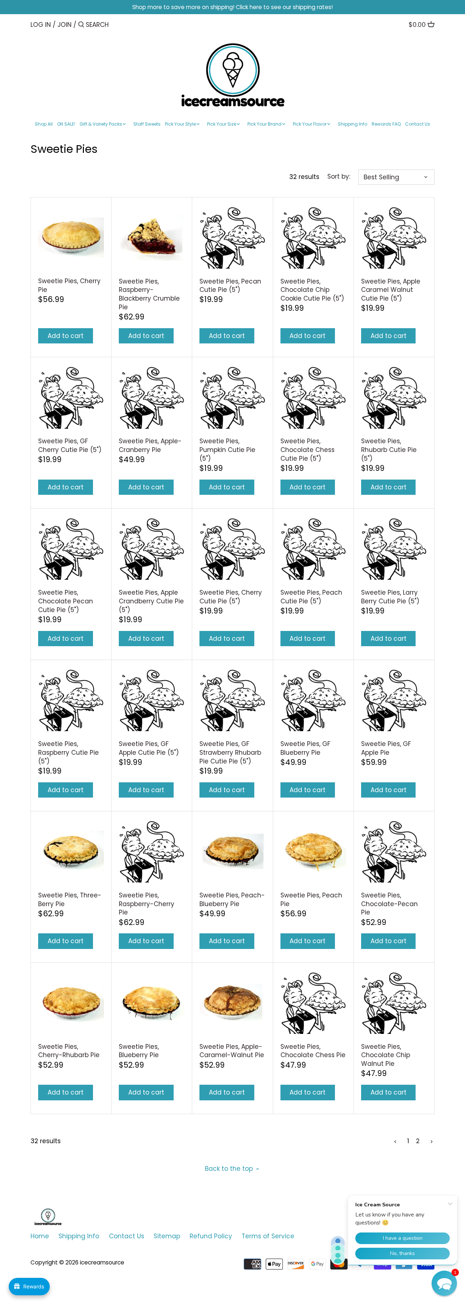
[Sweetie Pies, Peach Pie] (313, 851)
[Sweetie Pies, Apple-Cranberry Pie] (152, 397)
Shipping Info (78, 1236)
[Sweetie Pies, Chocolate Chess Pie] (313, 1003)
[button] (444, 1283)
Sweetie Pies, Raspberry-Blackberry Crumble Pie (149, 294)
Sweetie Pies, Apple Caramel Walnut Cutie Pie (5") (390, 290)
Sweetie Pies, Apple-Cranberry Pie (150, 445)
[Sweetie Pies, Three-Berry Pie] (71, 851)
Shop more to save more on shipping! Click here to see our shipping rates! (232, 7)
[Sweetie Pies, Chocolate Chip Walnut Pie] (394, 1003)
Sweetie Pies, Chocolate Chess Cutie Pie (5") (307, 450)
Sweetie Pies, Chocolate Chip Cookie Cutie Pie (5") (312, 290)
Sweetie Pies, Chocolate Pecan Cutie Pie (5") (65, 601)
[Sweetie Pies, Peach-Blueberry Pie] (232, 851)
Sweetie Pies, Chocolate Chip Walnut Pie (385, 1055)
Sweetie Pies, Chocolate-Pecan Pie (389, 904)
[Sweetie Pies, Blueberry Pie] (152, 1003)
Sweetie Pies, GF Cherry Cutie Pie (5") (69, 445)
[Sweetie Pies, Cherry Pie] (71, 237)
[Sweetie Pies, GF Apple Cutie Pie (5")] (152, 700)
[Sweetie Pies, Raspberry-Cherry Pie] (152, 851)
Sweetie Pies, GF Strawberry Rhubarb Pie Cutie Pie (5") (230, 752)
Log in (41, 24)
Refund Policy (211, 1236)
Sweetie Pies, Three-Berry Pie (69, 899)
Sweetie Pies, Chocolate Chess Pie (312, 1051)
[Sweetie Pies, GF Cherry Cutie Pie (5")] (71, 397)
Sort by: (338, 176)
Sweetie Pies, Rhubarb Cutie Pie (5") (389, 450)
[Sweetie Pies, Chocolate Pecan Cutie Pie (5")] (71, 549)
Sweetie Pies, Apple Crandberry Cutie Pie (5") (151, 601)
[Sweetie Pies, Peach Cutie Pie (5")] (313, 549)
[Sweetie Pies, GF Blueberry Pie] (313, 700)
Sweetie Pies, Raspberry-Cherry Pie (146, 904)
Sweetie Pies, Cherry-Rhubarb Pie (69, 1051)
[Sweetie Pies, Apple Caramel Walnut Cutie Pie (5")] (394, 237)
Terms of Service (268, 1236)
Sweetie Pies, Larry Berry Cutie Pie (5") (390, 597)
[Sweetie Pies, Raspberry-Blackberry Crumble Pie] (152, 237)
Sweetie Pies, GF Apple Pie (386, 748)
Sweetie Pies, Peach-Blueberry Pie (232, 899)
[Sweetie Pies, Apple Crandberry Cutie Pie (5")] (152, 549)
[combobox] (116, 24)
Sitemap (167, 1236)
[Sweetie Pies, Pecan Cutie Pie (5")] (232, 237)
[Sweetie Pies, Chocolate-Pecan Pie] (394, 851)
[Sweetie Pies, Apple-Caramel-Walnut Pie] (232, 1003)
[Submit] (81, 25)
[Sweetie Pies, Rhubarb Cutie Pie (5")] (394, 397)
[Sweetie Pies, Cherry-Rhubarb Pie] (71, 1003)
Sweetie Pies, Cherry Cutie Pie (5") (230, 597)
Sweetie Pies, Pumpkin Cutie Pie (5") (227, 450)
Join (64, 24)
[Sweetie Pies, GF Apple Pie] (394, 700)
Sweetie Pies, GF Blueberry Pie (305, 748)
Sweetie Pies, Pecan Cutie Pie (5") (230, 285)
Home (40, 1236)
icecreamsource (102, 1262)
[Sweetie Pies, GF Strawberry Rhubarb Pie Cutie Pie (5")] (232, 700)
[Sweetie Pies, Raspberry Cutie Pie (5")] (71, 700)
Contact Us (126, 1236)
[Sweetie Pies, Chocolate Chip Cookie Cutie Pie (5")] (313, 237)
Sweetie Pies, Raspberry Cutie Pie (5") (68, 752)
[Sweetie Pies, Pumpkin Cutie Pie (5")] (232, 397)
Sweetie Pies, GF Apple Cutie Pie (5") (149, 748)
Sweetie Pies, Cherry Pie (69, 285)
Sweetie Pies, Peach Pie (311, 899)
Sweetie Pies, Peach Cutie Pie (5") (311, 597)
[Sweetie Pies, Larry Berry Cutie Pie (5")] (394, 549)
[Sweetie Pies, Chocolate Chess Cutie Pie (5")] (313, 397)
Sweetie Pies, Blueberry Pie (139, 1051)
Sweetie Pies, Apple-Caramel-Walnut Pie (231, 1051)
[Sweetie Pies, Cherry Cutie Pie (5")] (232, 549)
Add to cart (66, 335)
